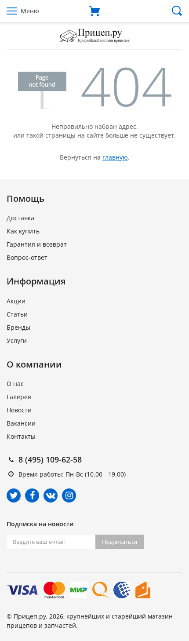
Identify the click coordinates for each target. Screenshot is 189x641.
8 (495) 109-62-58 (50, 459)
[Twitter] (14, 495)
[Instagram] (69, 495)
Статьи (17, 314)
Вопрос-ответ (27, 257)
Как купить (23, 231)
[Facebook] (32, 495)
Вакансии (21, 423)
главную (115, 157)
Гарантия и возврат (37, 244)
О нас (15, 383)
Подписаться (119, 542)
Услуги (17, 340)
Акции (16, 301)
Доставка (20, 218)
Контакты (21, 436)
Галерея (19, 397)
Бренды (18, 327)
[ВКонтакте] (51, 495)
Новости (19, 410)
